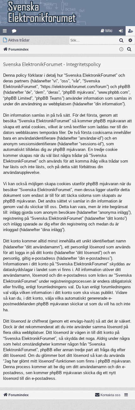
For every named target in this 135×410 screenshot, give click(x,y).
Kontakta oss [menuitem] (110, 395)
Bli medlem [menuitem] (131, 32)
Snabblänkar (6, 32)
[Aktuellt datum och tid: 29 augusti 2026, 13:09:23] (121, 49)
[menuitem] (106, 31)
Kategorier (15, 32)
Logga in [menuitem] (122, 32)
